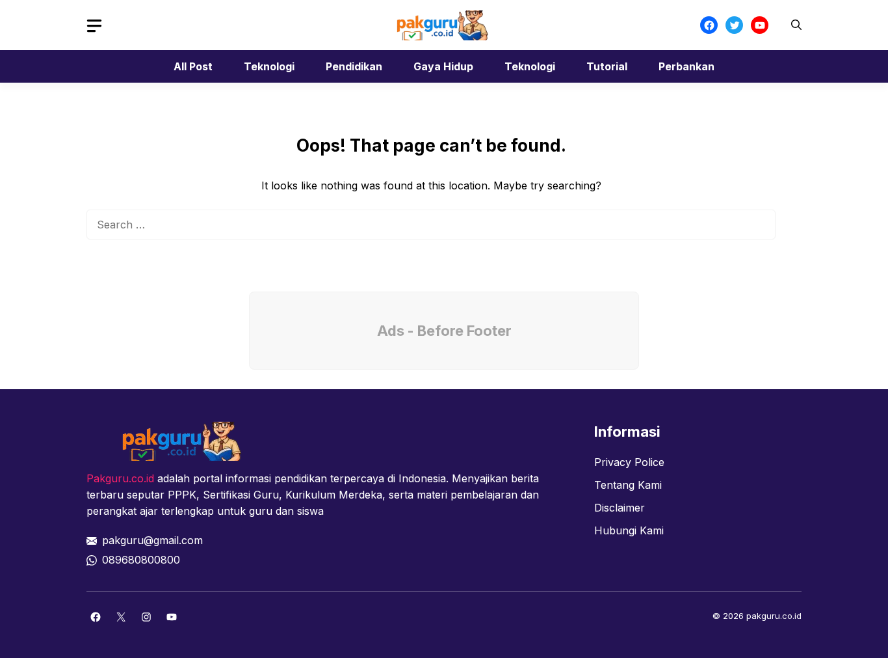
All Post (193, 66)
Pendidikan (354, 66)
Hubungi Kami (629, 530)
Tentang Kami (628, 484)
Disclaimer (619, 507)
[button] (796, 25)
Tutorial (606, 66)
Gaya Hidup (443, 66)
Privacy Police (629, 462)
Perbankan (686, 66)
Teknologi (269, 66)
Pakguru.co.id (120, 478)
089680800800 (141, 559)
